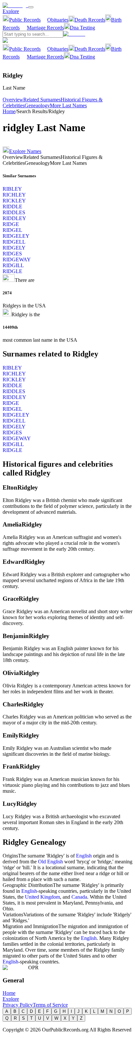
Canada (79, 897)
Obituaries (57, 20)
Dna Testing (82, 27)
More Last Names (68, 105)
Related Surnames (42, 99)
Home (9, 111)
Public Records (25, 20)
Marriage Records (45, 27)
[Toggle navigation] (30, 7)
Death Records (89, 20)
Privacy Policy (18, 1005)
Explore (11, 11)
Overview (13, 99)
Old (42, 861)
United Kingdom (42, 897)
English (84, 855)
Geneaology (37, 105)
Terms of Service (50, 1005)
